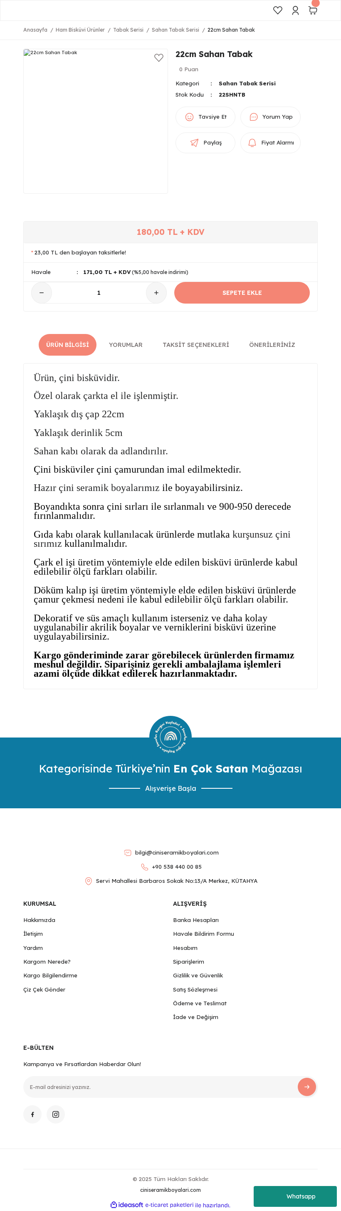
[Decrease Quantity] (41, 293)
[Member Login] (295, 10)
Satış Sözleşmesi (195, 989)
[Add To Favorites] (159, 58)
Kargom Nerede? (47, 961)
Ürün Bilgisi (67, 345)
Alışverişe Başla (170, 788)
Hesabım (185, 947)
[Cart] (313, 10)
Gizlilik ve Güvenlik (198, 975)
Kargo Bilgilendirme (50, 975)
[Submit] (307, 1087)
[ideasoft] (126, 1205)
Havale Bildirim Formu (203, 933)
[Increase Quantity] (156, 293)
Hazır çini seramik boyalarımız (97, 487)
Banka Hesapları (196, 920)
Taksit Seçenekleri (196, 345)
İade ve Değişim (195, 1017)
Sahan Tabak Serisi (247, 83)
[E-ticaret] (169, 1205)
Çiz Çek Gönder (44, 989)
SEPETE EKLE (242, 293)
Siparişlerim (188, 961)
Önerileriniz (272, 345)
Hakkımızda (39, 920)
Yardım (33, 947)
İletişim (33, 933)
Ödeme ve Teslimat (200, 1003)
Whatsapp (301, 1196)
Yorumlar (126, 345)
